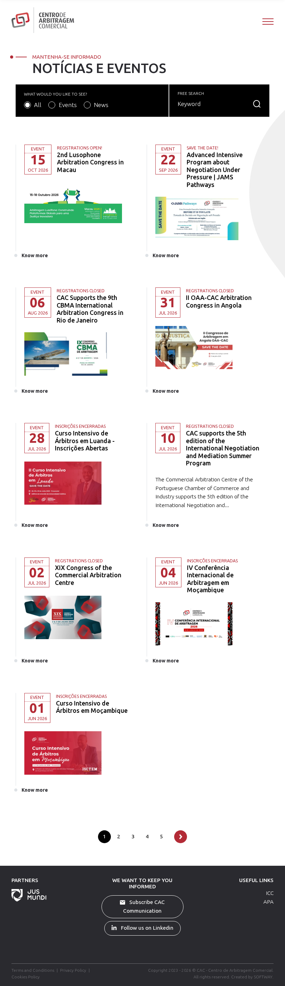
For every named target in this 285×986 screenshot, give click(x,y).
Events (68, 104)
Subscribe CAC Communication (144, 906)
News (101, 104)
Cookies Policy (25, 977)
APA (268, 902)
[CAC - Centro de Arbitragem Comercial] (42, 20)
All (37, 104)
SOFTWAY (263, 977)
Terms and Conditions (32, 970)
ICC (270, 893)
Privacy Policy (73, 970)
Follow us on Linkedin (146, 928)
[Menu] (268, 21)
